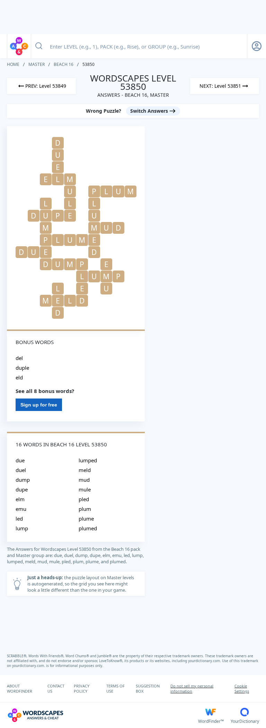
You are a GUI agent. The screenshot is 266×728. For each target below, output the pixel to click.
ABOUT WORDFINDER (19, 688)
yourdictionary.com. (205, 660)
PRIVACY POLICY (81, 688)
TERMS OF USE (115, 688)
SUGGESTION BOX (148, 688)
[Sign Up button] (256, 46)
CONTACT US (55, 688)
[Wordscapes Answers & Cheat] (19, 46)
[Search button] (38, 46)
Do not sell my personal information (191, 688)
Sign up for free (38, 405)
